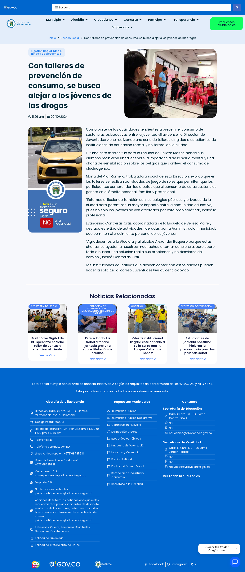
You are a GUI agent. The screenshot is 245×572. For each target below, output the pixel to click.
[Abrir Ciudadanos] (116, 19)
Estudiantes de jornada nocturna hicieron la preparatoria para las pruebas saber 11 (197, 345)
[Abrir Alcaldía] (86, 19)
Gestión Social (69, 38)
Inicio (52, 38)
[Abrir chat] (235, 562)
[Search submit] (237, 7)
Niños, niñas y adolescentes (46, 52)
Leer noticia (47, 355)
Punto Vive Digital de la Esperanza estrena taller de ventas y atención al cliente (47, 344)
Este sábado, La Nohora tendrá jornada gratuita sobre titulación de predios (97, 345)
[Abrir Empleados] (131, 27)
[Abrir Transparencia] (197, 19)
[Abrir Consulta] (140, 19)
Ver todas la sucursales (181, 476)
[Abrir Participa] (164, 19)
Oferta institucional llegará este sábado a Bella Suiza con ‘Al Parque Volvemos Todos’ (147, 345)
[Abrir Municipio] (63, 19)
